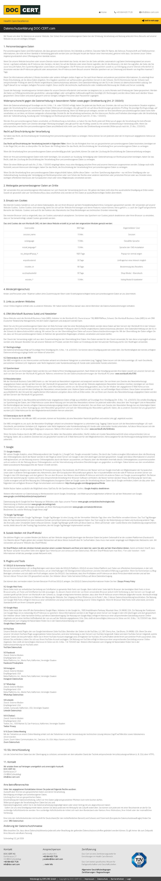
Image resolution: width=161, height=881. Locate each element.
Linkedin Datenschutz (12, 710)
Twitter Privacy (10, 726)
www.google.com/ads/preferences (87, 507)
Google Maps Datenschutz (15, 623)
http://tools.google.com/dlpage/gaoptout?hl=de (85, 483)
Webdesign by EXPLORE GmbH (43, 879)
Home (104, 12)
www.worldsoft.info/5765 (125, 373)
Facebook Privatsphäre (13, 663)
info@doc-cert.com (150, 12)
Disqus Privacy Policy (126, 581)
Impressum (89, 879)
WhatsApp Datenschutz (13, 694)
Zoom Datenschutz (12, 742)
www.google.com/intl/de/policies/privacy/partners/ (25, 496)
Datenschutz (102, 879)
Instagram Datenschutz (13, 679)
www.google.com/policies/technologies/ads (96, 501)
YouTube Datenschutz (13, 647)
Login (129, 879)
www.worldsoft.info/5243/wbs (102, 429)
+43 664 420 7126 (124, 12)
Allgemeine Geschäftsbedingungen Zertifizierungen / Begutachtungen (96, 870)
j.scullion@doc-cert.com (53, 859)
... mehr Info (48, 864)
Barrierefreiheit (117, 879)
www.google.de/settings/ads (44, 504)
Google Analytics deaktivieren (96, 488)
